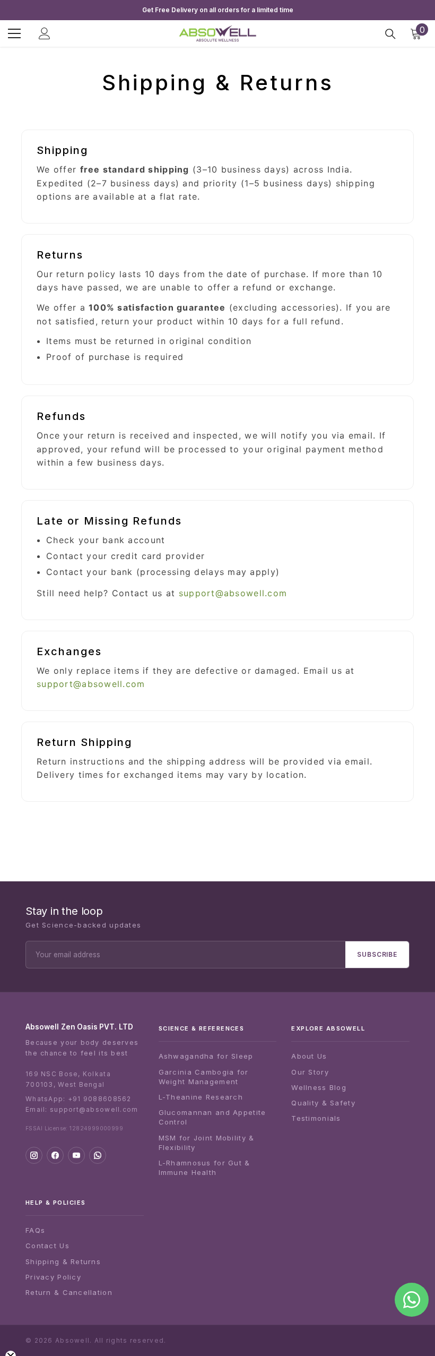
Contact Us (47, 1245)
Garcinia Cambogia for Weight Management (204, 1077)
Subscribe (377, 954)
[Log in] (44, 33)
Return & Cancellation (68, 1292)
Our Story (310, 1072)
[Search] (390, 34)
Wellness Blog (318, 1087)
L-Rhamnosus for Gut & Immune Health (204, 1167)
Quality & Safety (323, 1102)
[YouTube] (76, 1155)
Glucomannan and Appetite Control (212, 1117)
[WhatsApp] (97, 1155)
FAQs (35, 1230)
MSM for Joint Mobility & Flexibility (207, 1143)
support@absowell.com (233, 593)
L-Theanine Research (201, 1097)
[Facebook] (55, 1155)
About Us (309, 1056)
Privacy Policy (53, 1277)
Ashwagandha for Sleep (206, 1056)
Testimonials (316, 1118)
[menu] (14, 33)
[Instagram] (33, 1155)
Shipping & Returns (63, 1261)
